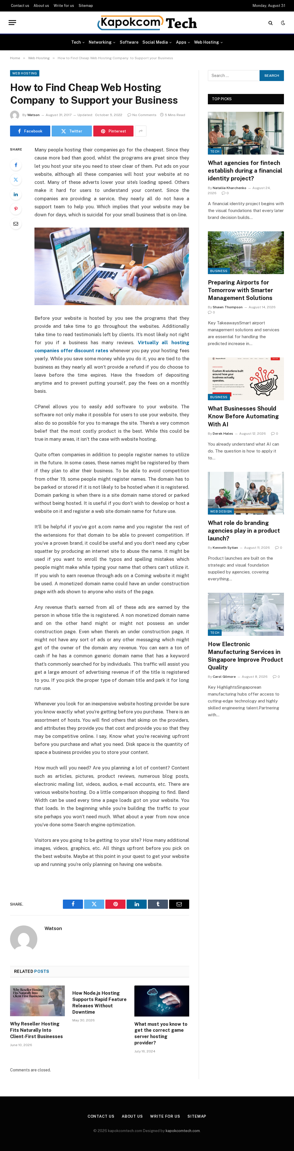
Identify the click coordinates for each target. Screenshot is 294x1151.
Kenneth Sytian (225, 548)
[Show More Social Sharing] (140, 131)
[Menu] (12, 22)
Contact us (20, 6)
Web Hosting (206, 42)
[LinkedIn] (16, 194)
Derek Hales (223, 434)
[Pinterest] (16, 209)
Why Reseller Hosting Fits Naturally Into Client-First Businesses (36, 1030)
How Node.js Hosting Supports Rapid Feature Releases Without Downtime (99, 1002)
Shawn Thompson (228, 307)
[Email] (16, 223)
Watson (33, 115)
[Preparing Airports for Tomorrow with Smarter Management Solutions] (246, 252)
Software (129, 42)
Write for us (64, 6)
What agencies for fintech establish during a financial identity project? (245, 170)
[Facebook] (16, 165)
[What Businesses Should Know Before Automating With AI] (246, 378)
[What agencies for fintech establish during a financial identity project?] (246, 133)
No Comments (144, 115)
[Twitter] (16, 179)
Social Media (155, 42)
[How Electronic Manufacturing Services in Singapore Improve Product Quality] (246, 614)
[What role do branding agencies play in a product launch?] (246, 493)
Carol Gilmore (224, 677)
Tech (76, 42)
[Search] (270, 22)
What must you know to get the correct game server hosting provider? (160, 1033)
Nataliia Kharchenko (229, 188)
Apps (181, 42)
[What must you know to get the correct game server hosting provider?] (161, 1001)
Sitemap (86, 6)
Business (219, 271)
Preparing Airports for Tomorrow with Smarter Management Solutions (240, 290)
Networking (100, 42)
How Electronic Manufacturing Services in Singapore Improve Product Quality (245, 656)
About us (41, 6)
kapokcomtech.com (183, 1131)
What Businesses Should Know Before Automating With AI (243, 416)
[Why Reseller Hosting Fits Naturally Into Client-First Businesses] (37, 1001)
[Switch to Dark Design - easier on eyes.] (282, 22)
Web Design (221, 511)
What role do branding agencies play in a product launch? (244, 530)
